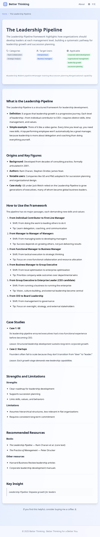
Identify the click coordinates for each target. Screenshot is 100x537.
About (82, 4)
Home (4, 14)
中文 (94, 4)
